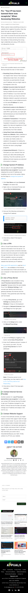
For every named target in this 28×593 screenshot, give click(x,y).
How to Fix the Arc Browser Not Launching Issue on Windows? (20, 551)
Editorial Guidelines (21, 571)
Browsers (8, 7)
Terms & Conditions (10, 571)
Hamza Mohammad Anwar (6, 22)
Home (3, 7)
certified (7, 24)
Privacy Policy (17, 569)
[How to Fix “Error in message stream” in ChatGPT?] (7, 545)
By (1, 22)
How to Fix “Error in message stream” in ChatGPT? (5, 551)
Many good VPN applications (9, 265)
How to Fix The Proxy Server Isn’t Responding (14, 381)
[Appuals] (14, 3)
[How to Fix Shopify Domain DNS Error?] (21, 517)
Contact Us (20, 574)
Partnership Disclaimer (10, 574)
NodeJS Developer (8, 460)
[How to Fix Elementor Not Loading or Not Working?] (7, 517)
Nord (24, 265)
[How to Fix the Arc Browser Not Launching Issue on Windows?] (21, 545)
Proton (5, 267)
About (4, 569)
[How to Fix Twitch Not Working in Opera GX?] (21, 530)
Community (10, 569)
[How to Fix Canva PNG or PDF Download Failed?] (7, 530)
